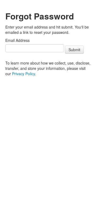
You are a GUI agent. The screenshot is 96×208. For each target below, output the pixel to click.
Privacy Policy (23, 73)
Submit (74, 49)
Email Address (17, 40)
